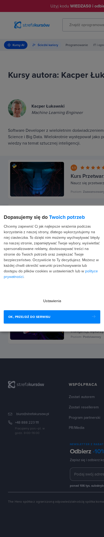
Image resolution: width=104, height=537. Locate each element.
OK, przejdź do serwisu (29, 317)
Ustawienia (52, 301)
